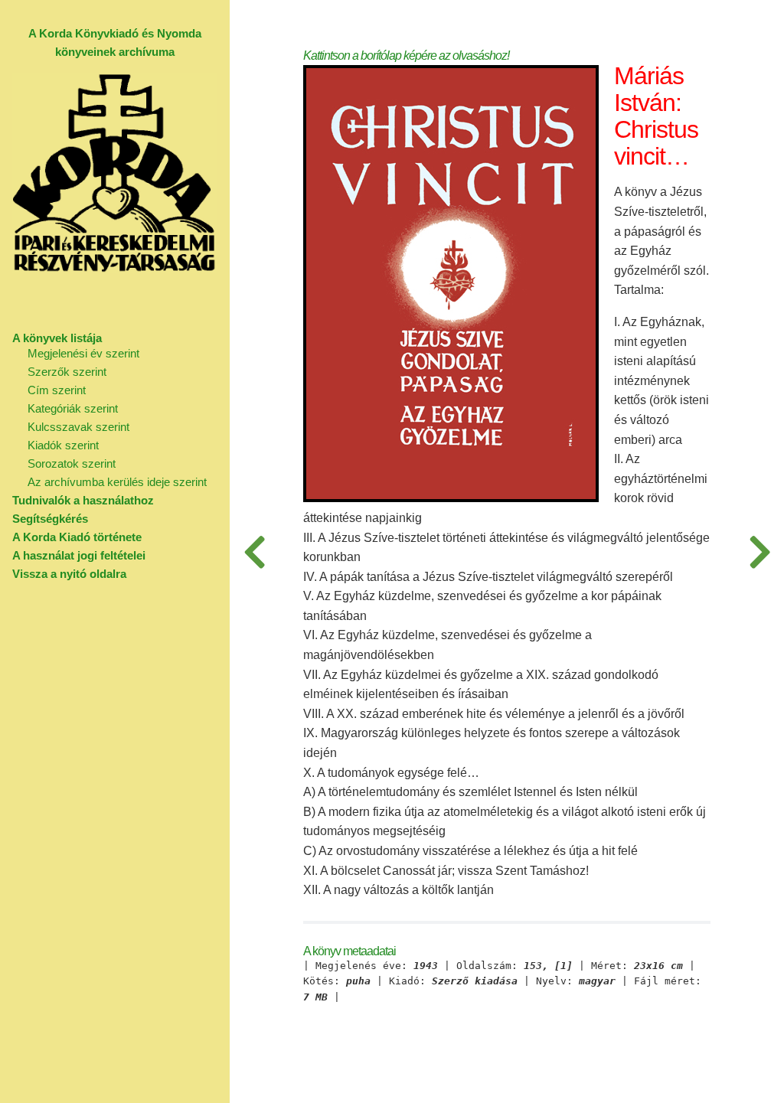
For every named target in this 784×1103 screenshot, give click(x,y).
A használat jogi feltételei (78, 555)
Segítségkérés (50, 518)
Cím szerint (57, 389)
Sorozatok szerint (72, 463)
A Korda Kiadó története (77, 536)
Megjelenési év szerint (83, 353)
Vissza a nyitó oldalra (69, 573)
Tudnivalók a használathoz (83, 500)
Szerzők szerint (67, 371)
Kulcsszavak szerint (78, 426)
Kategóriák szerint (73, 408)
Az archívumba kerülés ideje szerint (117, 481)
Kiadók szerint (63, 445)
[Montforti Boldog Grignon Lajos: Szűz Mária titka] (254, 551)
